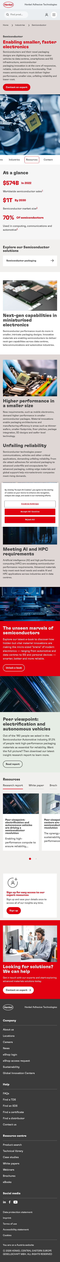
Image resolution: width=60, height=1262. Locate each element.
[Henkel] (8, 1007)
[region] (29, 505)
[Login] (46, 14)
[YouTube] (15, 1202)
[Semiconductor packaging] (30, 261)
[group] (30, 827)
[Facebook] (9, 1202)
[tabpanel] (30, 830)
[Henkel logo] (8, 5)
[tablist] (30, 859)
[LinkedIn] (4, 1202)
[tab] (13, 785)
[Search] (8, 14)
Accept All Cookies (30, 512)
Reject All (30, 520)
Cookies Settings (30, 504)
